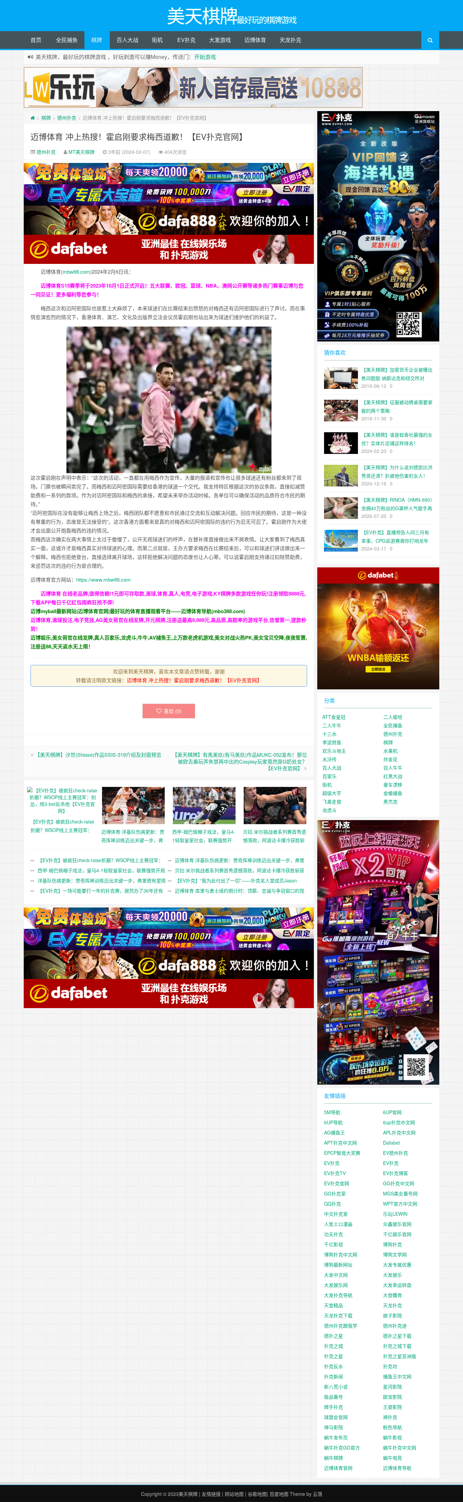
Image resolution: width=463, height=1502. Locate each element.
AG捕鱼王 (334, 1132)
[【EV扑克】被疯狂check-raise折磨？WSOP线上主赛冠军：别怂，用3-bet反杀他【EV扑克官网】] (62, 799)
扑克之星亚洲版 (399, 1356)
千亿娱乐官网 (397, 1234)
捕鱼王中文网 (397, 1376)
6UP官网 (392, 1112)
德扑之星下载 (397, 1335)
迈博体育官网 (338, 1467)
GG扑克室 (335, 1193)
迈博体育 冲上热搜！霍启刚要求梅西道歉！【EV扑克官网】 (139, 136)
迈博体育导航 (397, 1467)
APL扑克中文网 (399, 1132)
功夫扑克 (333, 1234)
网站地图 (234, 1493)
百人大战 (127, 40)
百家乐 (329, 776)
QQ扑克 (332, 1203)
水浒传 (329, 759)
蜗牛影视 (392, 1437)
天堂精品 (333, 1305)
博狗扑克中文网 (340, 1254)
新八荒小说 (336, 1386)
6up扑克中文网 (399, 1122)
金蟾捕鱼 (392, 793)
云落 (317, 1493)
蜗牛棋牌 (333, 1457)
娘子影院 (392, 1315)
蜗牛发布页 (336, 1437)
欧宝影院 (392, 1396)
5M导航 (332, 1112)
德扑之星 (333, 1335)
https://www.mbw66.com (103, 579)
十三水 (329, 733)
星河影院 (392, 1386)
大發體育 (392, 1295)
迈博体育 (255, 40)
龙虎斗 (329, 810)
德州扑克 (66, 117)
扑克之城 (333, 1345)
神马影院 (333, 1427)
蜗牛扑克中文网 (399, 1447)
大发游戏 (220, 40)
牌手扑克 (333, 1406)
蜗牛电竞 (392, 1457)
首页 (36, 40)
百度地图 (278, 1493)
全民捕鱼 (67, 40)
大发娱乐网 (336, 1284)
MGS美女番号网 (400, 1193)
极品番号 (333, 1396)
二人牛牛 (331, 725)
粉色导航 (392, 1427)
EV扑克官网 (336, 1183)
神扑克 (390, 1417)
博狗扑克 (392, 1244)
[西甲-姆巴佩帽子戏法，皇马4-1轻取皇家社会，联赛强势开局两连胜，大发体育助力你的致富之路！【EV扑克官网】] (204, 804)
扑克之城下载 (397, 1345)
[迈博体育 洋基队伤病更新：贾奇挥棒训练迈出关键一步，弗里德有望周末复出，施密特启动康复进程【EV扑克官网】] (133, 804)
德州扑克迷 (395, 1325)
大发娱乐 (392, 1274)
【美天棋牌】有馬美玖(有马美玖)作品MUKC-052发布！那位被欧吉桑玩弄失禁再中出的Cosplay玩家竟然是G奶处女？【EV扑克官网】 (239, 761)
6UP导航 (333, 1122)
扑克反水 (333, 1366)
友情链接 (211, 1493)
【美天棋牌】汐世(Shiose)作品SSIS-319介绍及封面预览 (98, 754)
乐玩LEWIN (395, 1213)
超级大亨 (331, 793)
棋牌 (96, 40)
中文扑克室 (336, 1213)
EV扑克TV (335, 1173)
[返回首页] (33, 117)
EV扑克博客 (395, 1173)
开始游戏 (205, 57)
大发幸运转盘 (397, 1284)
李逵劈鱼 (331, 742)
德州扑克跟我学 (340, 1325)
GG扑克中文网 (398, 1183)
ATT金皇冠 (333, 716)
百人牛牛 (392, 767)
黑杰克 (390, 801)
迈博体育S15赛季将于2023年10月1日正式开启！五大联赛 (105, 285)
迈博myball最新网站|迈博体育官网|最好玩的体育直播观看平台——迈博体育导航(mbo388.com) (138, 611)
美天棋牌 (188, 1493)
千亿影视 (333, 1244)
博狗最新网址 (338, 1264)
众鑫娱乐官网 (397, 1224)
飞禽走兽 (331, 801)
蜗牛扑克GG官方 (342, 1447)
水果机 (390, 750)
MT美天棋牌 (81, 151)
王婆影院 (392, 1406)
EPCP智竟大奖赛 (342, 1152)
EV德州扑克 (395, 1152)
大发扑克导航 (338, 1295)
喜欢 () (172, 710)
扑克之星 (333, 1356)
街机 (157, 40)
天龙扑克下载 (338, 1315)
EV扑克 (186, 40)
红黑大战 (392, 776)
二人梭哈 (392, 716)
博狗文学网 (395, 1254)
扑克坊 (390, 1366)
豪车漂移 (392, 784)
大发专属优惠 (397, 1264)
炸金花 (390, 759)
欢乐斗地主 (334, 750)
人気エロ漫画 (338, 1224)
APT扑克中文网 (340, 1142)
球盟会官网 (336, 1417)
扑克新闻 (333, 1376)
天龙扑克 (290, 40)
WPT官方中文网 (400, 1203)
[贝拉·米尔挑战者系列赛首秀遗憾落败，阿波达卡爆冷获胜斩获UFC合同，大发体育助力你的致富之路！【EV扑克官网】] (275, 804)
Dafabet (391, 1142)
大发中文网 (336, 1274)
